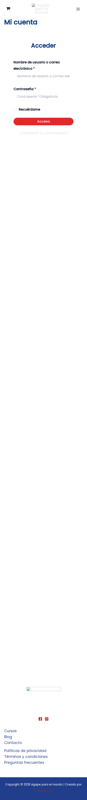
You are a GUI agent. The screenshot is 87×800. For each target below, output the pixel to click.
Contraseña (34, 88)
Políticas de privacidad (25, 750)
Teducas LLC (44, 791)
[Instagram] (47, 719)
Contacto (13, 742)
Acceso (43, 121)
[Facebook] (40, 719)
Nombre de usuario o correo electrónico (37, 65)
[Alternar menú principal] (78, 9)
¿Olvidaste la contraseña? (43, 133)
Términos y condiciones (26, 756)
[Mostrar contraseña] (70, 96)
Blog (8, 736)
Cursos (10, 730)
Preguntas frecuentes (24, 762)
